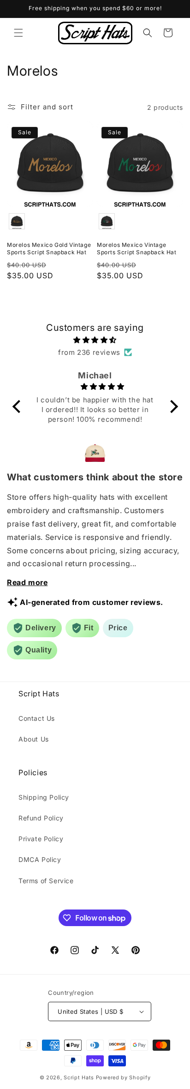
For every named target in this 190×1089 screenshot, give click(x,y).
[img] (95, 340)
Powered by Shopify (123, 1077)
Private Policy (40, 839)
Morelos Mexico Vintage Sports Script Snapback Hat (137, 248)
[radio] (16, 221)
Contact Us (36, 718)
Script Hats (79, 1077)
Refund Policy (41, 818)
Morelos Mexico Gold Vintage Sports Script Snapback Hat (49, 248)
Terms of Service (46, 881)
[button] (18, 33)
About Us (33, 739)
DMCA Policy (39, 859)
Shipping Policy (43, 797)
